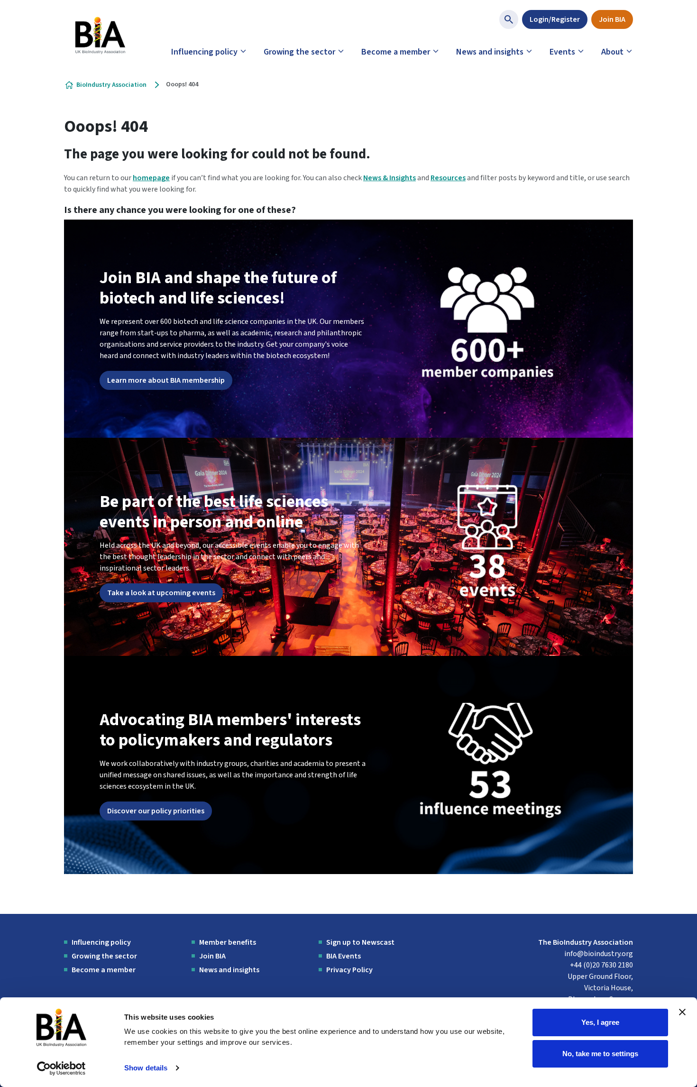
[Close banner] (682, 1012)
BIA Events (343, 956)
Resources (448, 178)
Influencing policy (204, 52)
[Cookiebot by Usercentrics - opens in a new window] (61, 1068)
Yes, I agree (600, 1022)
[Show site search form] (508, 19)
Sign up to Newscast (360, 942)
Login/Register (555, 19)
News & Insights (389, 178)
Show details (145, 1068)
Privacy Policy (349, 970)
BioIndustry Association (111, 85)
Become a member (395, 52)
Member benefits (227, 942)
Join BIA (612, 19)
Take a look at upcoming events (161, 593)
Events (562, 52)
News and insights (489, 52)
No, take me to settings (600, 1053)
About (612, 52)
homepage (151, 178)
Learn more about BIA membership (166, 380)
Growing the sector (299, 52)
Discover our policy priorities (155, 811)
